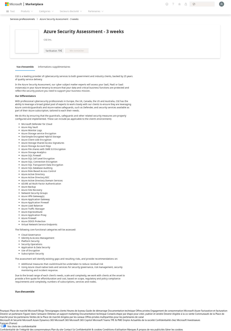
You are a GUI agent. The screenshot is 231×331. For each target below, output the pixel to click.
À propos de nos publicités (151, 329)
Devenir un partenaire (11, 313)
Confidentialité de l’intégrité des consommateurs (25, 329)
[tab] (26, 66)
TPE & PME (116, 320)
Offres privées (143, 310)
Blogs (41, 310)
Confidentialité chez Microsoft (171, 320)
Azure (36, 320)
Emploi (126, 320)
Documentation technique (121, 310)
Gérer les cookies (174, 329)
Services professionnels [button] (22, 19)
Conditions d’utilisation (114, 329)
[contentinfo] (37, 19)
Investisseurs (193, 320)
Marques (131, 329)
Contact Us (69, 329)
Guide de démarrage (96, 310)
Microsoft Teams (101, 320)
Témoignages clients (55, 310)
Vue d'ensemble (25, 66)
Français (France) (8, 323)
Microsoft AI (6, 320)
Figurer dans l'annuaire (35, 313)
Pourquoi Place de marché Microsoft (19, 310)
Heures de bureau (76, 310)
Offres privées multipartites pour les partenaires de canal (114, 316)
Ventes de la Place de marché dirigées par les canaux (57, 316)
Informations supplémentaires (54, 66)
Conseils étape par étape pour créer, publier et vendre (135, 313)
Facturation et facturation (214, 310)
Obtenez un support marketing (63, 313)
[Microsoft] (13, 4)
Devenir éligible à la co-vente (179, 313)
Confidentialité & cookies (89, 329)
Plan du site (57, 329)
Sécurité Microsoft (22, 320)
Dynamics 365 (46, 320)
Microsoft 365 (62, 320)
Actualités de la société (143, 320)
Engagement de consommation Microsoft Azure (176, 310)
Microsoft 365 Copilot (80, 320)
